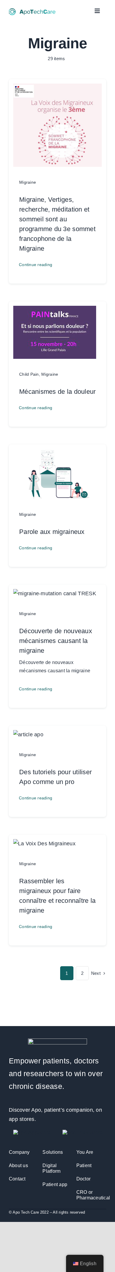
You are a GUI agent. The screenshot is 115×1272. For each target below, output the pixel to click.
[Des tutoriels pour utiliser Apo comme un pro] (28, 734)
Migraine (27, 182)
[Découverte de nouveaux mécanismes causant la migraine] (54, 593)
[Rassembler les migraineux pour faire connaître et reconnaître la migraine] (44, 844)
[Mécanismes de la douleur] (54, 310)
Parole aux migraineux (52, 531)
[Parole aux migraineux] (57, 453)
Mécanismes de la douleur (57, 391)
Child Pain (29, 374)
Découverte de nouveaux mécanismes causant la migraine (55, 640)
